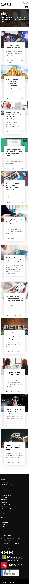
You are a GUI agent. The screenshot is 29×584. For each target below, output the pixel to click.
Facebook (2, 552)
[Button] (26, 7)
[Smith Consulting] (6, 4)
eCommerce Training (6, 495)
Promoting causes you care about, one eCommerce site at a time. (14, 152)
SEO (3, 493)
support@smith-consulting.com (12, 543)
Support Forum (5, 522)
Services (3, 479)
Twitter (5, 552)
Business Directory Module (8, 508)
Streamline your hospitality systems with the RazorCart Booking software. (14, 336)
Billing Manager (5, 506)
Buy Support (4, 524)
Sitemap (4, 515)
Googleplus (10, 552)
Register (16, 3)
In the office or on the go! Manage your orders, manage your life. (14, 299)
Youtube (12, 552)
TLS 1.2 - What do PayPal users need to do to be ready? (14, 260)
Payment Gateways (6, 488)
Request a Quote (7, 548)
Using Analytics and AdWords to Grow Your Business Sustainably (14, 223)
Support (3, 517)
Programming (5, 482)
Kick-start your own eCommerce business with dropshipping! (14, 82)
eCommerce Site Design (7, 484)
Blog (3, 513)
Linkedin (7, 552)
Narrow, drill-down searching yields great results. (13, 411)
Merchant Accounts (6, 491)
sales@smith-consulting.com (12, 546)
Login (20, 3)
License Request (5, 530)
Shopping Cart (5, 502)
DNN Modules (4, 499)
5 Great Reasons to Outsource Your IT (13, 46)
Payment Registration (6, 504)
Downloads (4, 528)
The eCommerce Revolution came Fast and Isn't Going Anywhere (14, 186)
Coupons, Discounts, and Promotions (14, 373)
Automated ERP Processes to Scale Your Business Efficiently (13, 116)
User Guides (4, 520)
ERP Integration (5, 497)
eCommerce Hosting (6, 486)
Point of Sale (4, 510)
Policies (3, 526)
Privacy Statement (12, 582)
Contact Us (4, 533)
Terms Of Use (4, 582)
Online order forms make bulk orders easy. (13, 448)
